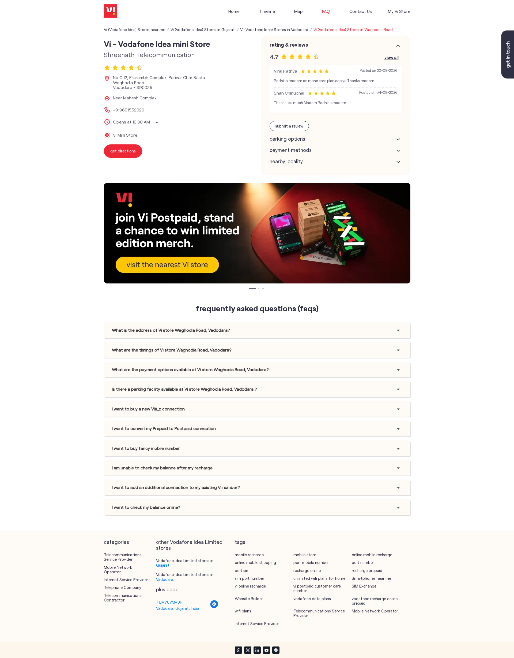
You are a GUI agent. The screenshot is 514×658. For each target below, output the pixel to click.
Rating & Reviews (289, 45)
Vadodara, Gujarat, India (177, 608)
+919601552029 (128, 109)
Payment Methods (291, 150)
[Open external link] (507, 76)
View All (391, 57)
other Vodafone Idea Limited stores (189, 545)
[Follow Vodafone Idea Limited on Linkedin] (257, 650)
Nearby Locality (286, 161)
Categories (116, 542)
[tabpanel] (257, 233)
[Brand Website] (276, 650)
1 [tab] (250, 289)
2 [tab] (259, 289)
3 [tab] (263, 289)
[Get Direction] (214, 606)
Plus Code (167, 589)
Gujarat (162, 565)
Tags (240, 542)
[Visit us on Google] (238, 650)
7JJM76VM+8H (169, 602)
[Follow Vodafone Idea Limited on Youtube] (266, 650)
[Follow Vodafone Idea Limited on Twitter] (248, 650)
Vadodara (164, 579)
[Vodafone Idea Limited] (110, 11)
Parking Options (287, 139)
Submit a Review (289, 126)
